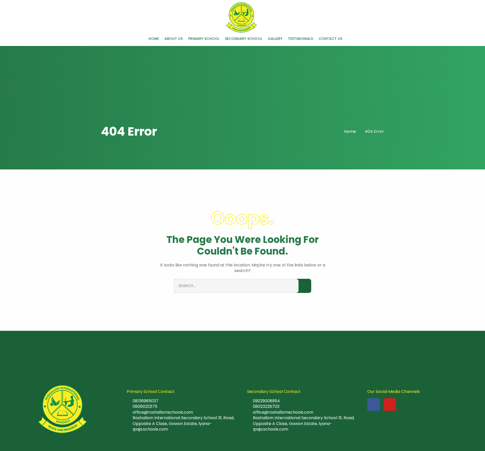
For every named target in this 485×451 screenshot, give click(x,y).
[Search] (305, 286)
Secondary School (243, 39)
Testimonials (300, 39)
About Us (173, 39)
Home (154, 39)
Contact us (330, 39)
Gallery (275, 39)
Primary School (203, 39)
